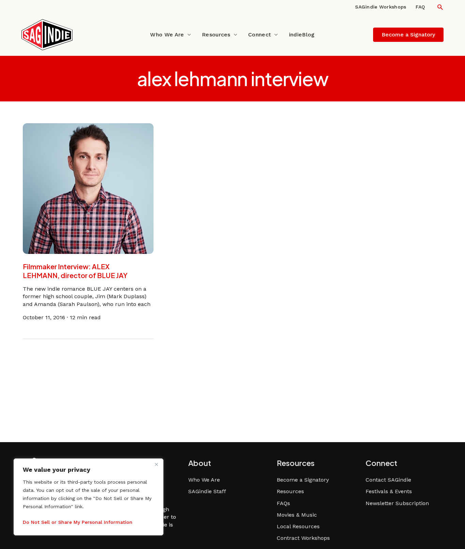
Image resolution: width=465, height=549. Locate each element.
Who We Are (167, 34)
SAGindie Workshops (380, 7)
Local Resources (298, 526)
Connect (259, 34)
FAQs (283, 503)
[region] (88, 496)
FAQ (420, 7)
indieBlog (302, 34)
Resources (216, 34)
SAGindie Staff (207, 491)
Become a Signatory (303, 480)
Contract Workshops (303, 538)
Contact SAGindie (388, 480)
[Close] (156, 464)
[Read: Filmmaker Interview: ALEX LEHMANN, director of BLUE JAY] (88, 188)
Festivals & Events (389, 491)
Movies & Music (297, 515)
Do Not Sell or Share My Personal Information (77, 522)
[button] (440, 7)
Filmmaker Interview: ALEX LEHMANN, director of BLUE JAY (75, 270)
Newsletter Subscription (397, 503)
